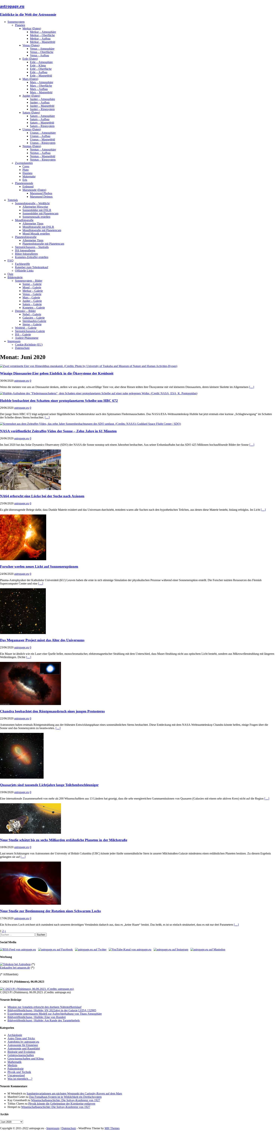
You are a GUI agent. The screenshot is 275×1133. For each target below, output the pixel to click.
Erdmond (27, 186)
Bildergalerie (15, 277)
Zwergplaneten (24, 163)
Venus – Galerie (31, 294)
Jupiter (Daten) (31, 95)
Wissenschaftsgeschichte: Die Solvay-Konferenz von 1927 (65, 1100)
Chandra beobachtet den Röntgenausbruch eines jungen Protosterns (52, 711)
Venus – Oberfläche (41, 52)
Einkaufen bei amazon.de (15, 967)
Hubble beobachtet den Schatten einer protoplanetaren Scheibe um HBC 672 (59, 401)
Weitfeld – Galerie (25, 327)
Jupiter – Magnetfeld (42, 105)
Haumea (27, 173)
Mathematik (14, 1062)
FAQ (10, 260)
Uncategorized (16, 1075)
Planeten (20, 25)
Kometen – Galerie (33, 307)
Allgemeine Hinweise (35, 206)
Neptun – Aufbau (40, 152)
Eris (24, 179)
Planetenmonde (24, 183)
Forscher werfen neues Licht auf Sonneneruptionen (39, 566)
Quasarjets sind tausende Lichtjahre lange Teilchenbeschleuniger (49, 785)
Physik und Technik (19, 1072)
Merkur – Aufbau (40, 38)
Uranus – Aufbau (40, 136)
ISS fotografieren (25, 250)
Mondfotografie (24, 220)
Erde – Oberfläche (41, 68)
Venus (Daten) (30, 45)
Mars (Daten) (30, 79)
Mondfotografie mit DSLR (38, 226)
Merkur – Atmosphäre (43, 31)
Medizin (12, 1065)
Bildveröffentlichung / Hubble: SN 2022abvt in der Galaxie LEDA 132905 (51, 1010)
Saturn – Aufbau (39, 119)
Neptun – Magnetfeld (42, 156)
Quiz (10, 274)
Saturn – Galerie (32, 304)
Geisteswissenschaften (20, 1055)
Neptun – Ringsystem (43, 159)
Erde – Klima (38, 65)
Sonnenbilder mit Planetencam (40, 213)
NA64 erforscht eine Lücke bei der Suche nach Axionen (42, 496)
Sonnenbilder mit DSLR (36, 210)
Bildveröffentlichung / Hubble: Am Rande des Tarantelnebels (43, 1020)
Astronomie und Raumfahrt (23, 1048)
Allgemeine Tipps (32, 223)
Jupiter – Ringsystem (42, 109)
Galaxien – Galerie (33, 317)
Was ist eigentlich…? (19, 1078)
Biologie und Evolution (21, 1051)
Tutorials (12, 200)
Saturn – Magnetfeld (42, 122)
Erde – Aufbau (38, 72)
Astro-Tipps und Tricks (21, 1038)
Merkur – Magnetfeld (42, 42)
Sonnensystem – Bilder (28, 280)
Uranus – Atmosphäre (43, 132)
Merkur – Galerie (32, 290)
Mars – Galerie (31, 297)
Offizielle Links (24, 270)
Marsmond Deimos (41, 196)
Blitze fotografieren (26, 253)
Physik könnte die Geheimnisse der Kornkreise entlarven (61, 1103)
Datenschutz (22, 348)
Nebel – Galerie (31, 314)
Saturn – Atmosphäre (42, 116)
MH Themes (112, 1128)
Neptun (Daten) (31, 146)
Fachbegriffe (22, 263)
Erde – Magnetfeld (41, 75)
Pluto (25, 169)
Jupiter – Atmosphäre (42, 99)
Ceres (25, 166)
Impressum (13, 341)
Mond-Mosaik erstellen (36, 233)
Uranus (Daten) (31, 129)
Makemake (29, 176)
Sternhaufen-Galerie (34, 321)
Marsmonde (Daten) (34, 189)
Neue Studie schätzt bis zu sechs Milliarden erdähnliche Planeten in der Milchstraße (63, 840)
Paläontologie (15, 1068)
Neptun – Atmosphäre (43, 149)
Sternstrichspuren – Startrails (32, 247)
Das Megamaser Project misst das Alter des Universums (42, 640)
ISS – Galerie (23, 334)
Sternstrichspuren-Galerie (30, 331)
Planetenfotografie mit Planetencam (43, 243)
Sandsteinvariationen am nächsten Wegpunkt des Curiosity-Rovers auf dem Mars (74, 1093)
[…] (251, 387)
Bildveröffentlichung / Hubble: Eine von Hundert (36, 1017)
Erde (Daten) (30, 58)
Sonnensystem (16, 21)
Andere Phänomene (26, 337)
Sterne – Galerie (32, 324)
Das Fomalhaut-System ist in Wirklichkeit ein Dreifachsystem (65, 1096)
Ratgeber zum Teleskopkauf (31, 267)
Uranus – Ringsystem (42, 142)
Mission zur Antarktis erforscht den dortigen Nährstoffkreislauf (44, 1007)
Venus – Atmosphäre (42, 48)
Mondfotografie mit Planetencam (41, 230)
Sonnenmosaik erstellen (36, 216)
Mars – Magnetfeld (41, 92)
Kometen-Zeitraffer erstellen (31, 257)
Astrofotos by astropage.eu (23, 1041)
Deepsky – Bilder (25, 311)
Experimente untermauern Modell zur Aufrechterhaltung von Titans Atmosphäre (54, 1013)
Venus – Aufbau (39, 55)
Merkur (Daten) (31, 28)
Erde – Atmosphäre (41, 62)
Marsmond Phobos (41, 193)
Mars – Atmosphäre (41, 82)
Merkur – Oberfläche (42, 35)
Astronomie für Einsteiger (22, 1045)
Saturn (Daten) (31, 112)
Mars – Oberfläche (41, 85)
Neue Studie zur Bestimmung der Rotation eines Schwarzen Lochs (50, 911)
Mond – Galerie (31, 287)
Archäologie (14, 1035)
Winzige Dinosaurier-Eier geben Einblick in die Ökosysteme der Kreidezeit (56, 373)
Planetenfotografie (25, 237)
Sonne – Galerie (32, 284)
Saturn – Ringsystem (42, 126)
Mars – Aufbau (39, 89)
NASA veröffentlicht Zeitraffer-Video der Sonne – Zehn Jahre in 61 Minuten (58, 431)
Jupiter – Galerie (32, 300)
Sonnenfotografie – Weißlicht (32, 203)
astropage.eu (21, 380)
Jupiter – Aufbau (40, 102)
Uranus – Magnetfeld (42, 139)
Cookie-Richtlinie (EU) (29, 344)
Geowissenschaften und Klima (25, 1058)
